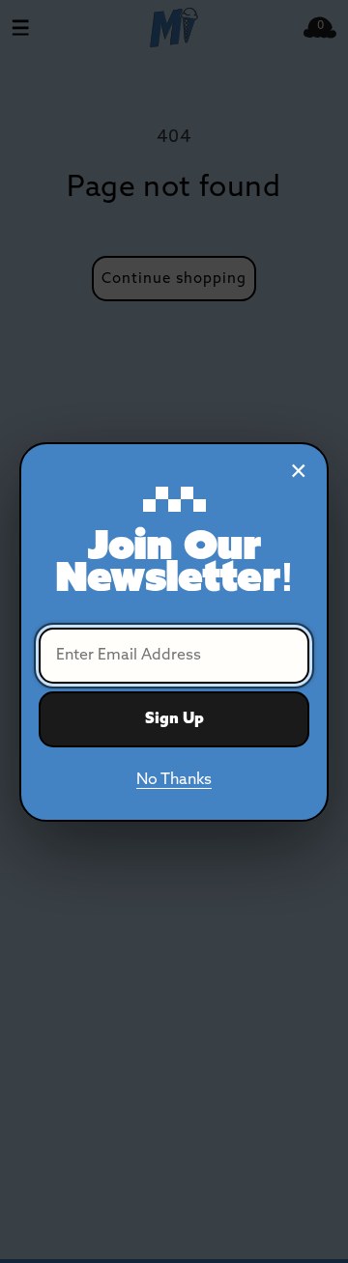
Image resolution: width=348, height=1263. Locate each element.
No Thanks (174, 779)
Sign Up (174, 718)
